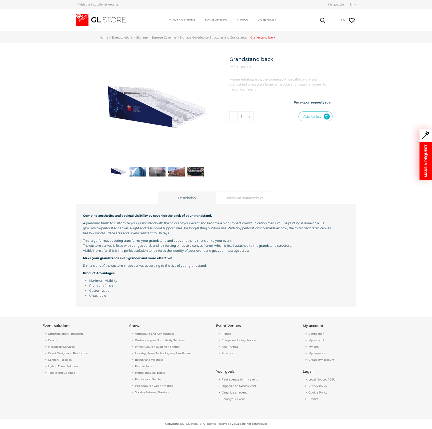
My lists (313, 346)
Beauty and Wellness (149, 360)
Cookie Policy (317, 392)
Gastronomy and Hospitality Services (159, 340)
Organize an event (234, 392)
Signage (142, 37)
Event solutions (122, 37)
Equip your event (233, 399)
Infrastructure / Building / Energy (157, 346)
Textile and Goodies (61, 372)
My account (336, 4)
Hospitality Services (61, 346)
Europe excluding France (239, 340)
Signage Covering (164, 37)
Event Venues (216, 20)
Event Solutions (182, 20)
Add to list (312, 116)
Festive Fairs (143, 366)
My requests (316, 353)
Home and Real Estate (150, 372)
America (227, 353)
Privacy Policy (317, 386)
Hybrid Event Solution (63, 366)
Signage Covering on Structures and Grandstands (213, 37)
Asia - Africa (230, 346)
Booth (52, 340)
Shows (242, 20)
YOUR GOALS (267, 20)
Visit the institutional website (98, 4)
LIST (343, 20)
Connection (316, 334)
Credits (313, 399)
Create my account (321, 360)
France (226, 334)
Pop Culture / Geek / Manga (154, 386)
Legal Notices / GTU (322, 379)
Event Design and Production (68, 353)
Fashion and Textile (148, 379)
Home (104, 37)
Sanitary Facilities (60, 360)
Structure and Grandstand (65, 334)
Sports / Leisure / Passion (151, 392)
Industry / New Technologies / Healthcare (163, 353)
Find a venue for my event (240, 379)
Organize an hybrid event (239, 386)
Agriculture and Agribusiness (154, 334)
